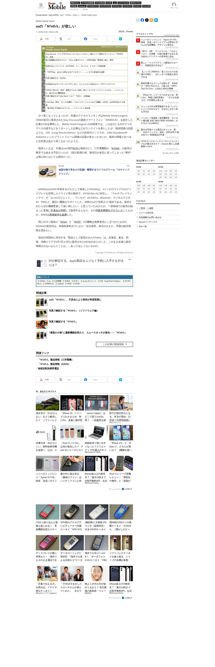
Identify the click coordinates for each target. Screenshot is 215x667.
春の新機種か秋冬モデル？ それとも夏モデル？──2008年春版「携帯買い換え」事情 (79, 60)
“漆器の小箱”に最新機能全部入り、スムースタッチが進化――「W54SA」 (88, 332)
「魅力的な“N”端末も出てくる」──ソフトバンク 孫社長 (68, 108)
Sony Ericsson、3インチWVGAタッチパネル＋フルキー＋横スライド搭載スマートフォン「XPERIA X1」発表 (84, 55)
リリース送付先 (146, 213)
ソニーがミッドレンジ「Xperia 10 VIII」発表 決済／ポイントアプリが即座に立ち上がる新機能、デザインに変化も (159, 42)
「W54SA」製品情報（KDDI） (54, 364)
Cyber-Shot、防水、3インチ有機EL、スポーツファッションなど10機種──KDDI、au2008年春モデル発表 (85, 103)
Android (60, 284)
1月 (154, 174)
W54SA (115, 148)
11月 (165, 171)
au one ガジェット (89, 281)
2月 (149, 174)
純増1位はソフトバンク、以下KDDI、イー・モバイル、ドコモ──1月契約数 (76, 66)
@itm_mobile (147, 19)
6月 (149, 171)
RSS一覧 (143, 226)
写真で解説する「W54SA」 (63, 321)
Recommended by (115, 489)
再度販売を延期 (58, 214)
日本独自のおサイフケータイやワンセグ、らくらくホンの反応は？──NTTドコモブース (80, 84)
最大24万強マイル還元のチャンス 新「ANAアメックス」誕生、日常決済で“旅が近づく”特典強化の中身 (160, 132)
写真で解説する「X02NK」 (56, 78)
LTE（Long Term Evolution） (110, 281)
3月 (144, 174)
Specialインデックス (148, 222)
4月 (138, 174)
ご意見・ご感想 (146, 208)
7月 (144, 171)
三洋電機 (57, 281)
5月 (154, 171)
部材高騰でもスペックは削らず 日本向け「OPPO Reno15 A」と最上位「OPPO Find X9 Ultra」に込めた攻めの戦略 (159, 86)
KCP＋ (76, 148)
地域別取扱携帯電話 (48, 368)
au (49, 281)
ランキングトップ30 (170, 153)
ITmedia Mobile (41, 15)
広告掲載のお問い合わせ (150, 217)
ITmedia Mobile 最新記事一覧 (151, 19)
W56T (77, 222)
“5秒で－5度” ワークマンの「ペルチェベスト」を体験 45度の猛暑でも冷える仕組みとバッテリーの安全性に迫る (159, 54)
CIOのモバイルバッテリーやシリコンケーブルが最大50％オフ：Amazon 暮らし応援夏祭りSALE (160, 144)
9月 (176, 171)
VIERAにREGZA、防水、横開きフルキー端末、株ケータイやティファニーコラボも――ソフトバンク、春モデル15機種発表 (85, 91)
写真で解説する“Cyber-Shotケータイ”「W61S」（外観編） (68, 96)
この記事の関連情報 (113, 344)
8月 (138, 171)
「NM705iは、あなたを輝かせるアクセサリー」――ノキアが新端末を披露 (75, 72)
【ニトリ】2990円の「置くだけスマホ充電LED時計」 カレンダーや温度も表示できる (159, 74)
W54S (63, 222)
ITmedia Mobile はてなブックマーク (156, 19)
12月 (160, 171)
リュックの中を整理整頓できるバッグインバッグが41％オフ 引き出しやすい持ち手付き (159, 109)
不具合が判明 (58, 210)
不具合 (67, 281)
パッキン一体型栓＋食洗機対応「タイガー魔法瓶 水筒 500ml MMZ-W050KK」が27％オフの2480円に (159, 120)
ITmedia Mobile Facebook (142, 19)
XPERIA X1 (49, 284)
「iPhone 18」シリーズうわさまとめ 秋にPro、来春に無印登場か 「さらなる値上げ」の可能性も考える (160, 97)
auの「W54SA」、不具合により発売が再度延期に (75, 299)
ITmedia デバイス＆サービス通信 (138, 19)
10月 (170, 171)
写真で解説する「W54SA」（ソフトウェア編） (74, 310)
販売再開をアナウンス (110, 210)
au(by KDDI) (53, 15)
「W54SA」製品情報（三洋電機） (56, 359)
